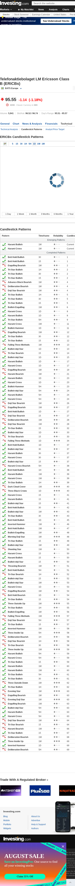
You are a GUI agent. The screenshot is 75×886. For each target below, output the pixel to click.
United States (60, 14)
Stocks (6, 14)
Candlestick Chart (5, 144)
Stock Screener (21, 14)
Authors (35, 828)
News (41, 9)
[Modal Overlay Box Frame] (33, 864)
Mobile (6, 820)
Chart (16, 123)
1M (43, 144)
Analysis (53, 9)
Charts (65, 9)
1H (25, 144)
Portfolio (7, 824)
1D (34, 144)
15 (17, 144)
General (5, 123)
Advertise (35, 820)
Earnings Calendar (41, 14)
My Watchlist (26, 9)
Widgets (7, 828)
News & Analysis (32, 123)
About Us (35, 816)
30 (21, 144)
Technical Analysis (9, 129)
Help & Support (38, 824)
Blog (5, 816)
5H (30, 144)
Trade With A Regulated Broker (23, 779)
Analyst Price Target (55, 129)
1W (38, 144)
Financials (51, 123)
